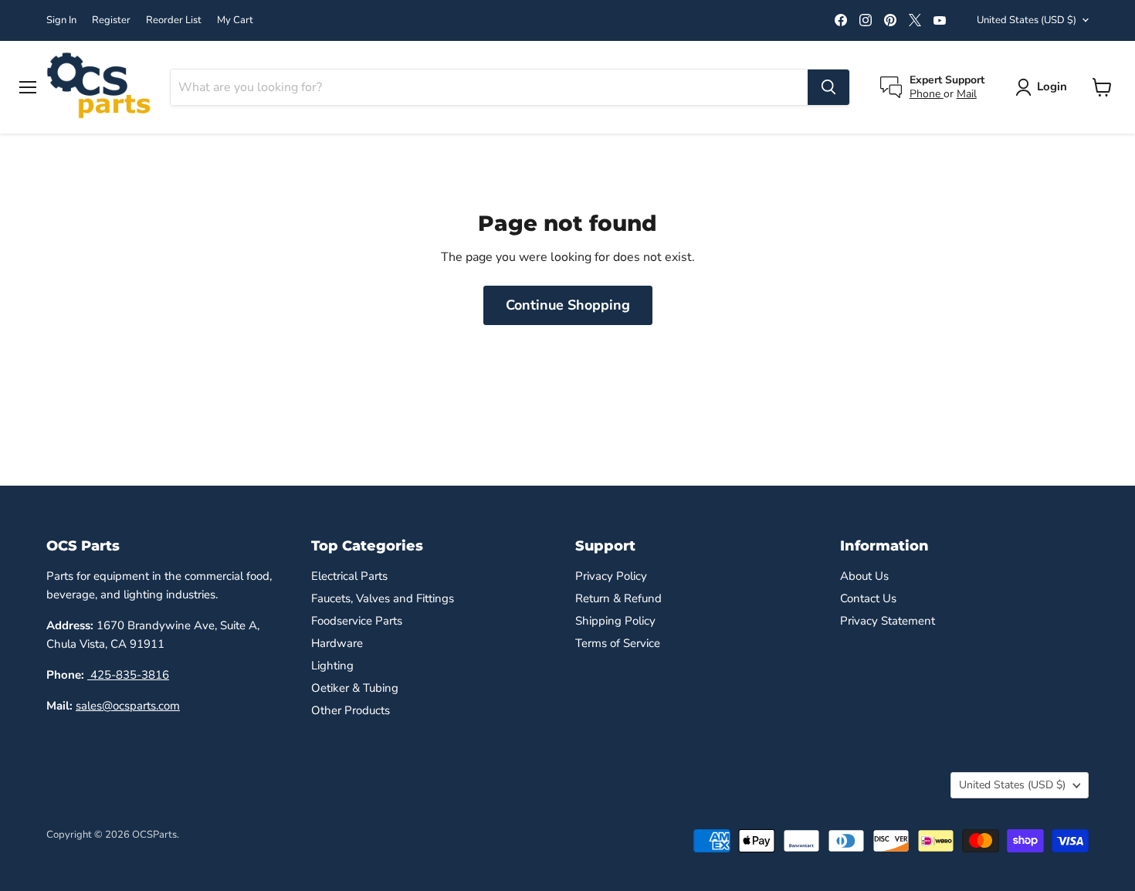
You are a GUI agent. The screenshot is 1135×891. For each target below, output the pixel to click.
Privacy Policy (611, 576)
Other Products (350, 710)
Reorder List (174, 20)
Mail (967, 93)
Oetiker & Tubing (354, 688)
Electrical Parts (349, 576)
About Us (864, 576)
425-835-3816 (128, 675)
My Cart (235, 20)
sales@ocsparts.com (128, 705)
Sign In (61, 20)
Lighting (332, 665)
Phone (927, 93)
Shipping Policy (615, 620)
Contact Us (868, 598)
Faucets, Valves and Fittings (382, 598)
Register (111, 20)
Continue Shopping (568, 305)
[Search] (828, 87)
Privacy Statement (887, 620)
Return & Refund (618, 598)
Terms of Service (617, 643)
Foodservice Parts (356, 620)
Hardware (337, 643)
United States (1026, 20)
